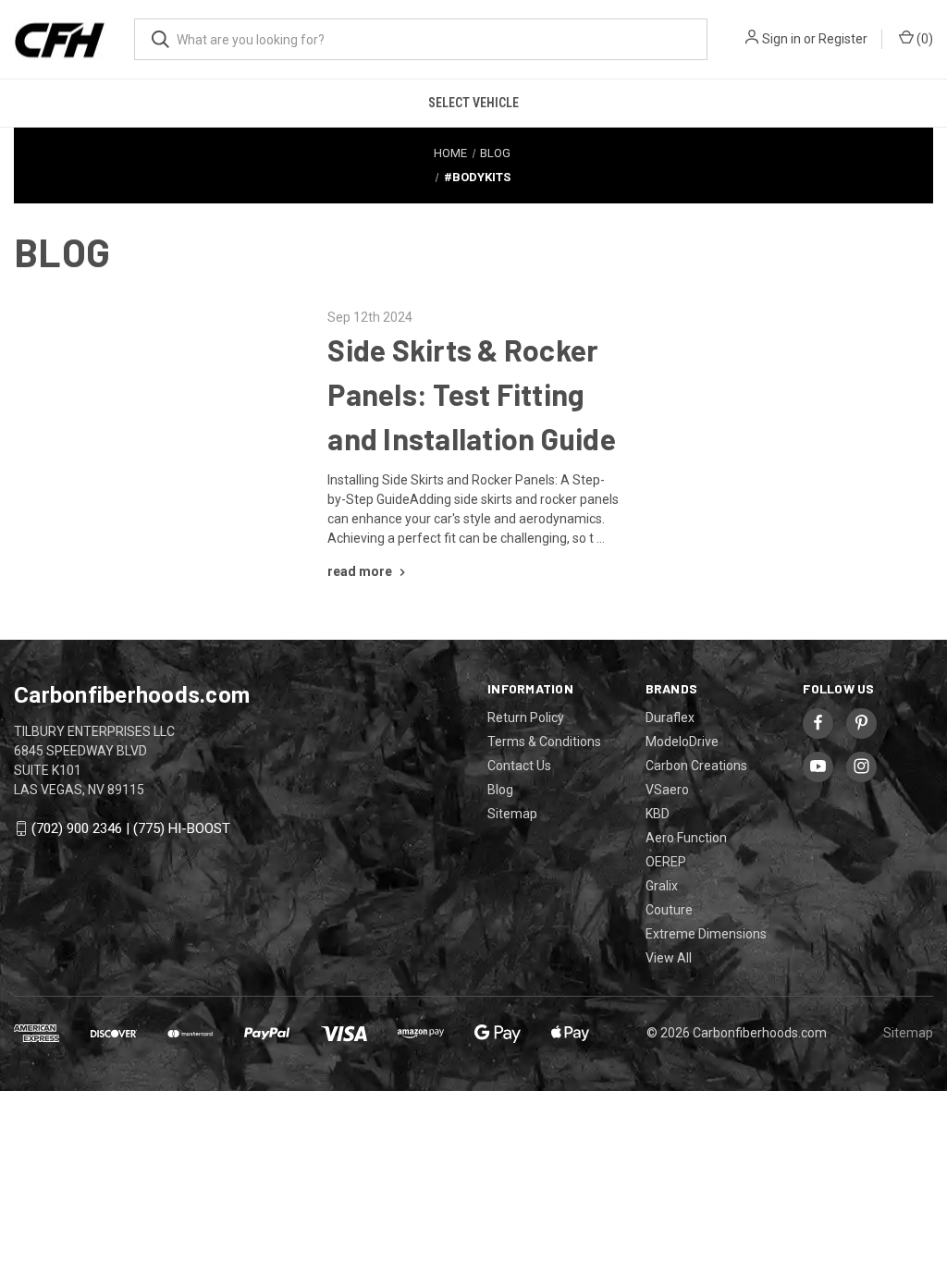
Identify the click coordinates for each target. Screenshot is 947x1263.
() (923, 38)
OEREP (666, 861)
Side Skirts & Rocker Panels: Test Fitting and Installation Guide (471, 394)
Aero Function (686, 837)
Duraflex (670, 717)
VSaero (667, 789)
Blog (500, 789)
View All (669, 957)
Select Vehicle (473, 102)
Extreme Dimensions (706, 933)
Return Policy (525, 717)
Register (842, 38)
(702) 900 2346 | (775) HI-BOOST (130, 828)
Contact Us (519, 765)
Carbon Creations (696, 765)
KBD (658, 813)
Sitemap (512, 813)
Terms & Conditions (544, 741)
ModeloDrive (682, 741)
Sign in (781, 38)
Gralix (662, 885)
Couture (669, 909)
